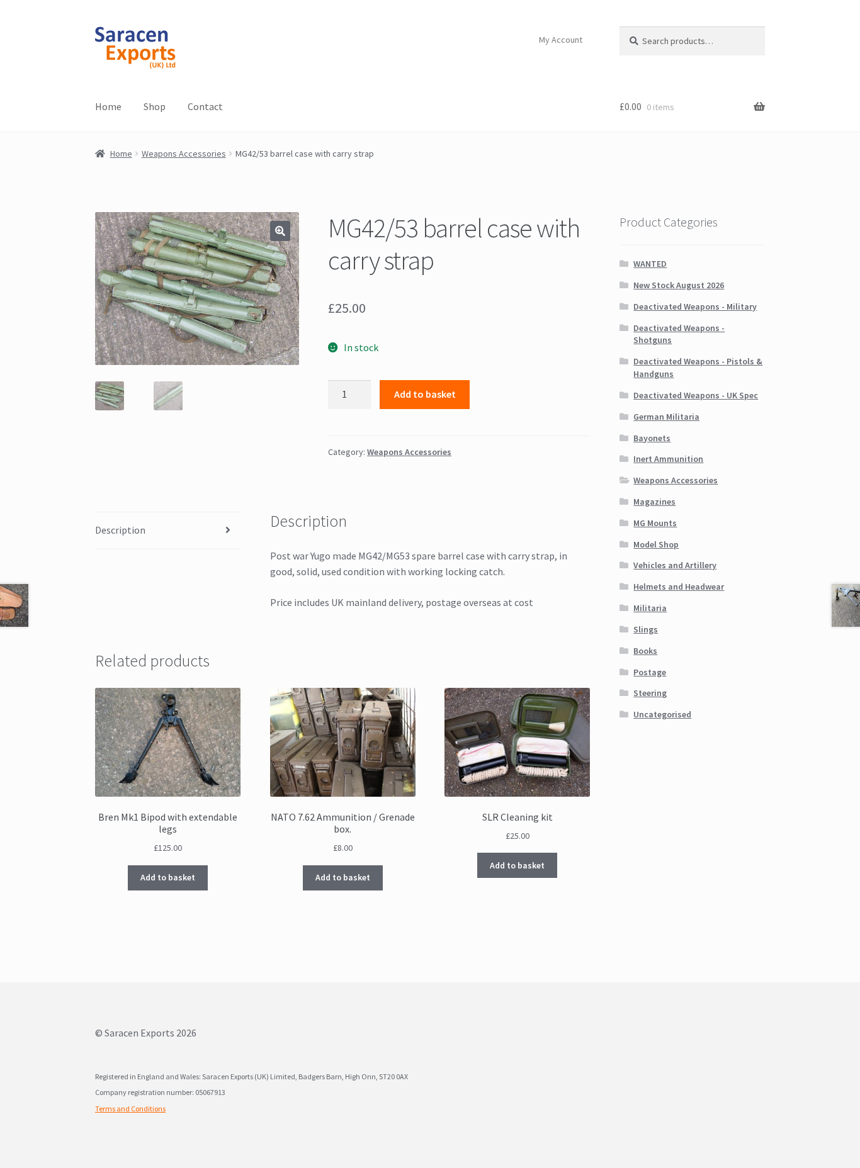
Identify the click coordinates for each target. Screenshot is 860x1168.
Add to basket (425, 394)
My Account (560, 39)
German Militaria (666, 416)
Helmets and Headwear (678, 586)
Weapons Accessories (184, 153)
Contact (205, 106)
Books (645, 650)
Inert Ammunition (668, 458)
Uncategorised (662, 714)
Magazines (654, 501)
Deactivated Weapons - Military (695, 306)
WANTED (650, 263)
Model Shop (656, 544)
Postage (649, 672)
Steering (650, 693)
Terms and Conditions (130, 1108)
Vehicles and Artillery (674, 565)
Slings (645, 629)
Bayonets (651, 438)
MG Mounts (655, 523)
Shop (155, 106)
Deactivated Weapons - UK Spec (695, 395)
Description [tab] (120, 530)
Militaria (650, 608)
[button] (280, 231)
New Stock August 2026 (678, 285)
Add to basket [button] (167, 877)
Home (108, 106)
